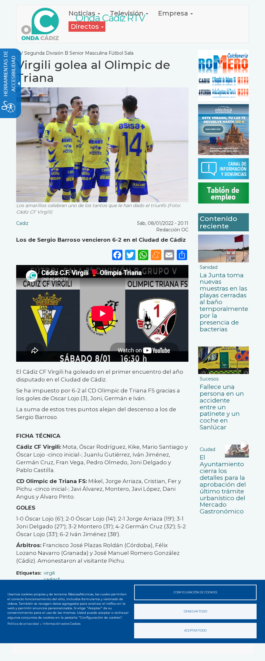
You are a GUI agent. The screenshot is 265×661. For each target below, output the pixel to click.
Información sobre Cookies (61, 623)
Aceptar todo (195, 630)
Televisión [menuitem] (127, 13)
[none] (181, 254)
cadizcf (51, 579)
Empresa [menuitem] (174, 13)
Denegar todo (195, 611)
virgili (49, 573)
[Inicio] (42, 24)
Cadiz (22, 223)
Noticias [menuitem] (83, 13)
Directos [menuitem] (86, 26)
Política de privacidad (23, 623)
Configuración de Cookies (195, 592)
